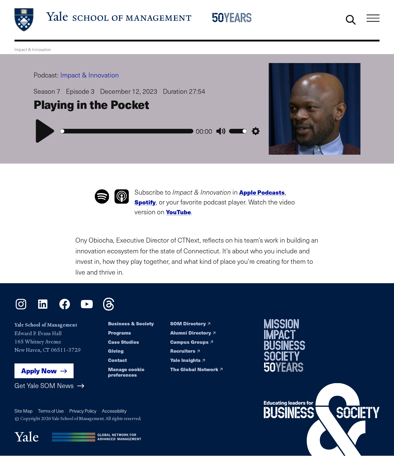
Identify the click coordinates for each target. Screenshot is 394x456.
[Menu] (373, 18)
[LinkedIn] (42, 308)
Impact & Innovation (89, 74)
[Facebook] (64, 308)
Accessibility (114, 411)
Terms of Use (51, 411)
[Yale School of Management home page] (103, 19)
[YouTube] (86, 308)
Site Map (23, 411)
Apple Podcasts (262, 192)
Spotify (145, 202)
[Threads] (108, 308)
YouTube (178, 212)
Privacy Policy (82, 411)
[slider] (126, 131)
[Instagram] (20, 308)
